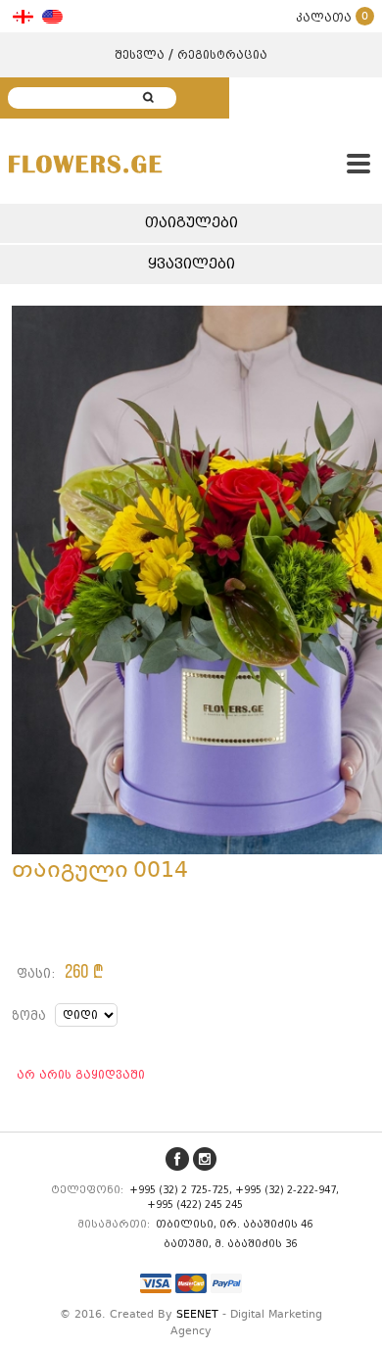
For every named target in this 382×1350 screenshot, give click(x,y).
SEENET (197, 1315)
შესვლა (140, 55)
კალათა (332, 17)
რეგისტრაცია (222, 55)
